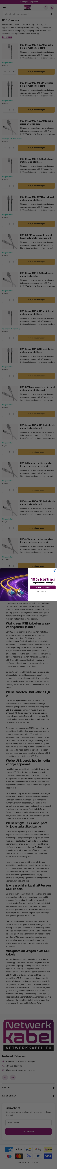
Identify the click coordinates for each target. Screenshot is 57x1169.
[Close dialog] (55, 570)
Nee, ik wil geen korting (43, 591)
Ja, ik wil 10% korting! (42, 587)
